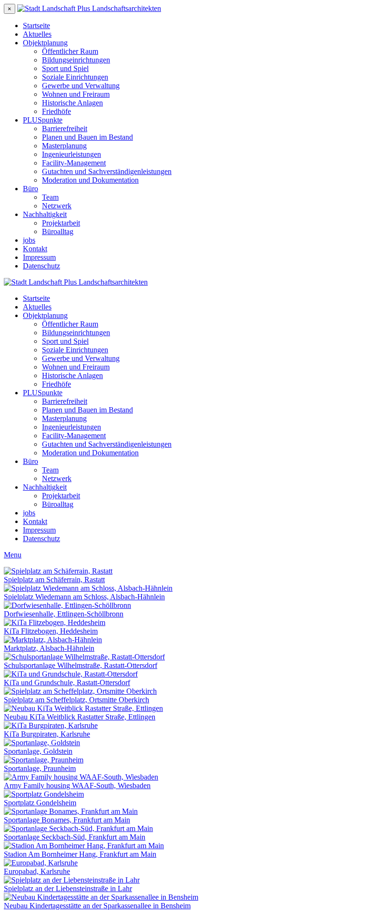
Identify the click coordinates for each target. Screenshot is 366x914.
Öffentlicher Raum (70, 51)
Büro (30, 189)
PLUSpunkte (42, 120)
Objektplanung (45, 43)
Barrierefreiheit (64, 128)
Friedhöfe (56, 111)
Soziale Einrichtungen (75, 77)
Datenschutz (41, 266)
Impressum (39, 257)
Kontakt (35, 249)
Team (50, 197)
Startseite (36, 25)
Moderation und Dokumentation (90, 180)
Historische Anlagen (72, 103)
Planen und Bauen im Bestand (87, 137)
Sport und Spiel (65, 68)
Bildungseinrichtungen (76, 60)
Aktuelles (37, 34)
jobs (29, 240)
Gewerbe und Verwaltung (81, 86)
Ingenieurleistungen (71, 154)
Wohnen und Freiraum (76, 94)
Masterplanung (64, 146)
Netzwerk (56, 206)
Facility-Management (74, 163)
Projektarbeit (61, 223)
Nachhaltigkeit (45, 214)
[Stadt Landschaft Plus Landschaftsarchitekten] (89, 8)
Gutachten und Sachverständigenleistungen (107, 171)
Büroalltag (57, 231)
